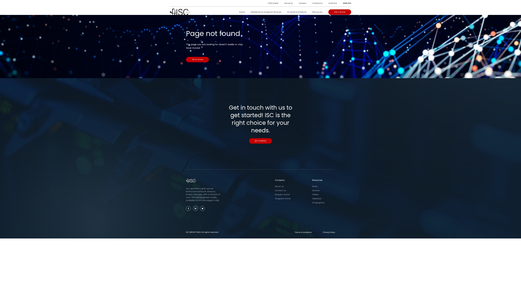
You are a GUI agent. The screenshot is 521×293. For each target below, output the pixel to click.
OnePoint (332, 3)
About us (279, 186)
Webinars (316, 198)
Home (242, 12)
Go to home (197, 59)
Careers (302, 3)
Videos (315, 194)
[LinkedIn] (195, 208)
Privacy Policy (329, 232)
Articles (316, 190)
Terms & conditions (303, 232)
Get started (260, 141)
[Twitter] (202, 208)
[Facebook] (188, 208)
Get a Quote (339, 12)
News (314, 186)
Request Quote (282, 194)
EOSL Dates (273, 3)
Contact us (280, 190)
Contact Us (317, 3)
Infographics (318, 202)
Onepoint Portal (282, 198)
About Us (288, 3)
